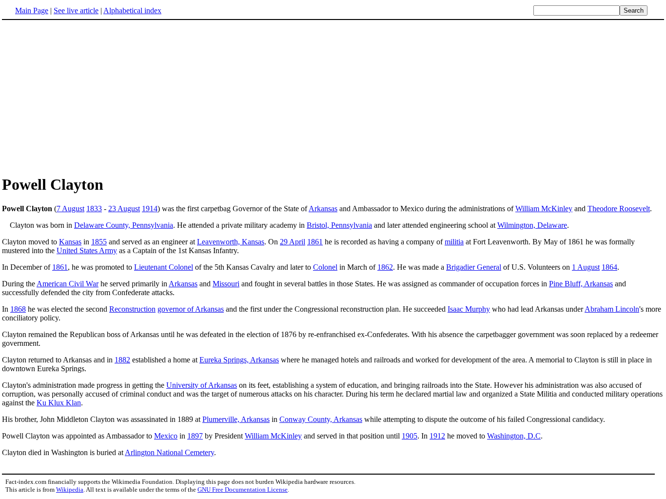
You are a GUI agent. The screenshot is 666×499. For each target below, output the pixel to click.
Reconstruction (132, 309)
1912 (437, 436)
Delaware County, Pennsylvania (123, 225)
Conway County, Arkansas (320, 419)
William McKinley (543, 208)
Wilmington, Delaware (532, 225)
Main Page (31, 10)
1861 (315, 242)
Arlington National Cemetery (169, 452)
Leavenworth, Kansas (230, 242)
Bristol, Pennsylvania (339, 225)
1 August (586, 267)
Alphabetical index (132, 10)
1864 (609, 267)
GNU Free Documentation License (242, 489)
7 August (70, 208)
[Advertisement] (333, 97)
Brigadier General (473, 267)
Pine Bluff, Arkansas (581, 283)
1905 (409, 436)
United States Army (87, 250)
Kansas (70, 242)
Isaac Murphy (469, 309)
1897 (195, 436)
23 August (124, 208)
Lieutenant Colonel (163, 267)
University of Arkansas (201, 385)
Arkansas (323, 208)
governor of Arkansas (190, 309)
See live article (76, 10)
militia (454, 242)
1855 (99, 242)
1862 (385, 267)
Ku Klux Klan (59, 403)
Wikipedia (69, 489)
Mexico (165, 436)
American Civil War (67, 283)
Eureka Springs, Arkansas (239, 360)
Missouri (226, 283)
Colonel (325, 267)
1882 (122, 360)
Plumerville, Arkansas (236, 419)
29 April (292, 242)
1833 (94, 208)
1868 (18, 309)
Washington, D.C (514, 436)
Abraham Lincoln (612, 309)
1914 (149, 208)
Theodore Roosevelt (619, 208)
